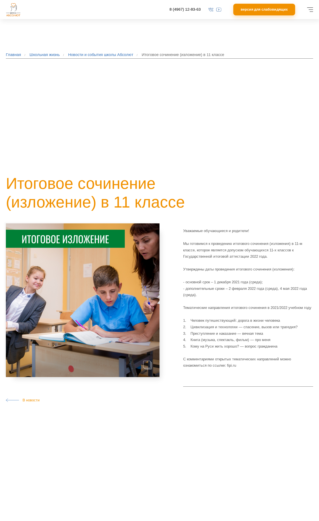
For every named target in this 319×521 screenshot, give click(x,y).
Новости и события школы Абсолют (100, 55)
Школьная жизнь (45, 55)
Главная (13, 55)
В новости (29, 400)
